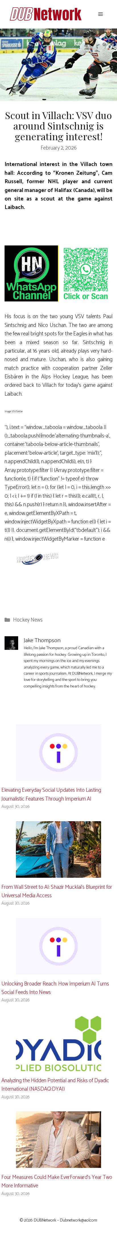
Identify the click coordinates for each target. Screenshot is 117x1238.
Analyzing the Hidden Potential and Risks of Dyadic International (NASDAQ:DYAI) (55, 1085)
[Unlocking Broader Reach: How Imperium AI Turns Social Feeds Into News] (58, 969)
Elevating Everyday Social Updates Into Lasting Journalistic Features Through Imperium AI (51, 794)
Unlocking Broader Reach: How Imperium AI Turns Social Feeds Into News (55, 988)
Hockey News (28, 620)
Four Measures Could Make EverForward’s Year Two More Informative (56, 1181)
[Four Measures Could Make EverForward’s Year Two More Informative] (58, 1163)
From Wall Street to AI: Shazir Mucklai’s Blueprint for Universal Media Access (56, 891)
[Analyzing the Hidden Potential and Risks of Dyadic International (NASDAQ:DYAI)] (58, 1066)
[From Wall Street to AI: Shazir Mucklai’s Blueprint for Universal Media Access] (58, 873)
